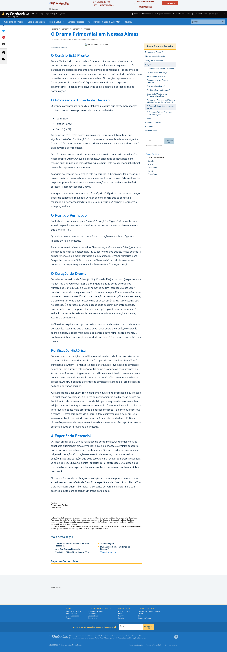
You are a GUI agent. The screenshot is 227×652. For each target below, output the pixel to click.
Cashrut (121, 616)
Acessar (137, 14)
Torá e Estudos (56, 21)
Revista (128, 21)
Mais (149, 118)
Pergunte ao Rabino (164, 14)
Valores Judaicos (76, 21)
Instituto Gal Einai (100, 518)
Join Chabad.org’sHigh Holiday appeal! (103, 3)
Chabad (90, 636)
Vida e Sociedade (36, 21)
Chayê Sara (152, 174)
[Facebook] (176, 637)
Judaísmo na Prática (13, 21)
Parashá (54, 28)
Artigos (87, 28)
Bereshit (65, 28)
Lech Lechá (152, 168)
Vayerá (150, 171)
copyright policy (101, 528)
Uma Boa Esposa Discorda (67, 549)
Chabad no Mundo (144, 618)
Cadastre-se (92, 618)
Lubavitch (97, 636)
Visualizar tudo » (108, 552)
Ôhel (139, 616)
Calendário (92, 614)
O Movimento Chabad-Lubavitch (104, 21)
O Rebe (140, 614)
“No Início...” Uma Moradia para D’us (72, 552)
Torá (119, 638)
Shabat (120, 614)
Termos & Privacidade (154, 645)
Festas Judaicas (124, 611)
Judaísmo (124, 638)
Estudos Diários (93, 616)
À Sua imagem (107, 543)
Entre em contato (171, 645)
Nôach (150, 164)
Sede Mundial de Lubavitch (132, 636)
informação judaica (135, 638)
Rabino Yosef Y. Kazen (102, 638)
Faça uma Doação (200, 14)
